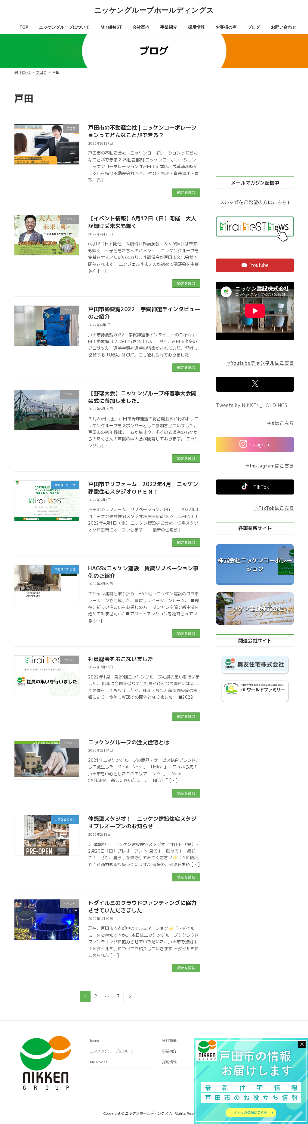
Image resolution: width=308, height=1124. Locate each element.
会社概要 (169, 1040)
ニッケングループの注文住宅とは (128, 742)
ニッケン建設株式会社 (254, 608)
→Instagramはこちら (269, 465)
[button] (255, 265)
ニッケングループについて (111, 1051)
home (94, 1040)
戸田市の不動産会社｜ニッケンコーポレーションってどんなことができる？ (142, 131)
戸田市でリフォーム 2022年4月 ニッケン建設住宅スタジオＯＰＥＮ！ (143, 487)
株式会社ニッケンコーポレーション (255, 564)
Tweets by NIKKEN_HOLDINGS (251, 405)
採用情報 (169, 1061)
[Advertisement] (255, 129)
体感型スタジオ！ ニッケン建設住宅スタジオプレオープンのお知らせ (142, 822)
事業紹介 (169, 1051)
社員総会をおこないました (120, 659)
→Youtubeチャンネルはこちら (260, 363)
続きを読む (186, 192)
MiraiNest (98, 1061)
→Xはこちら (280, 423)
